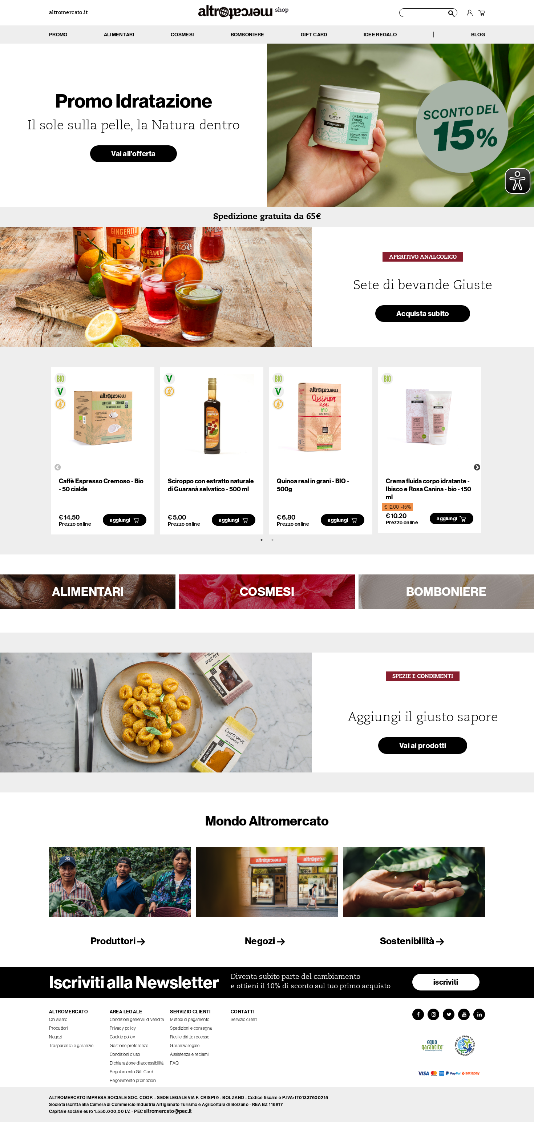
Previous (57, 467)
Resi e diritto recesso (189, 1037)
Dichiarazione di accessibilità (137, 1063)
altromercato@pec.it (168, 1111)
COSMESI (267, 591)
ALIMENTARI (88, 591)
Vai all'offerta (133, 153)
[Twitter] (448, 1014)
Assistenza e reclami (189, 1054)
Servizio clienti (244, 1019)
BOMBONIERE (446, 591)
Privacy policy (123, 1028)
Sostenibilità (408, 941)
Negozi (261, 941)
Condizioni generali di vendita (137, 1019)
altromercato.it (68, 13)
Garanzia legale (185, 1045)
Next (477, 467)
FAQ (174, 1063)
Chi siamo (58, 1019)
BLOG (478, 34)
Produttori (113, 941)
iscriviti (445, 981)
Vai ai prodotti (422, 745)
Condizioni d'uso (125, 1054)
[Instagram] (433, 1014)
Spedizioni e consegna (191, 1028)
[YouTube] (464, 1014)
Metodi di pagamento (190, 1019)
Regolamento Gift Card (131, 1071)
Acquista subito (422, 313)
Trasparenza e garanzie (71, 1045)
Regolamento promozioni (133, 1080)
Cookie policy (122, 1037)
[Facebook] (418, 1014)
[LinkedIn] (479, 1014)
